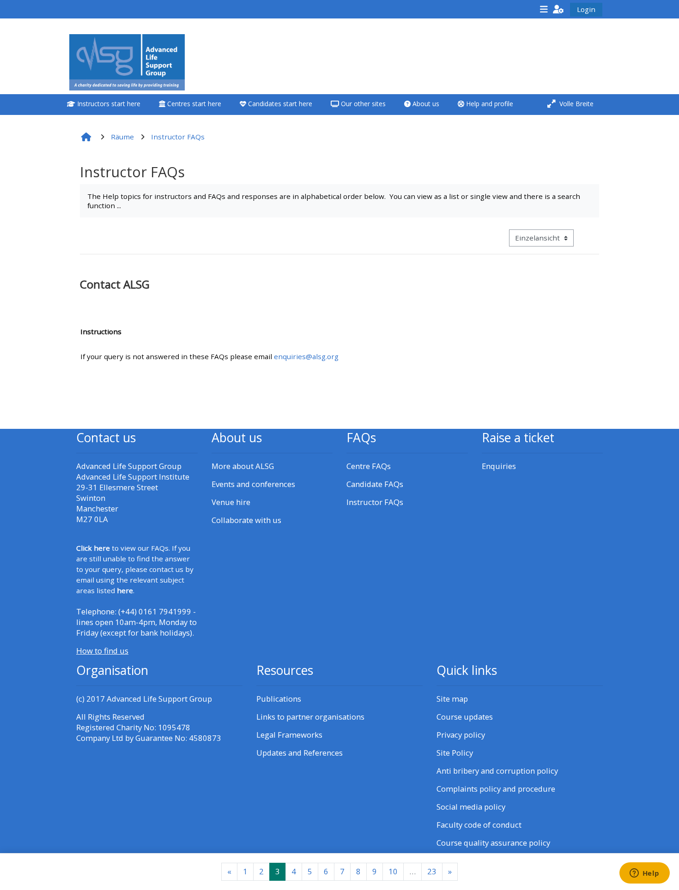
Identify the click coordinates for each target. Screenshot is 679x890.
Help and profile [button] (488, 103)
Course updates (464, 716)
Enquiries (499, 466)
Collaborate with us (246, 520)
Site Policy (454, 752)
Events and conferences (253, 484)
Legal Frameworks (289, 734)
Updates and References (299, 752)
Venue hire (231, 502)
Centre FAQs (368, 466)
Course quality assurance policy (493, 842)
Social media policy (470, 806)
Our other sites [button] (362, 103)
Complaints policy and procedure (495, 788)
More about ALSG (243, 466)
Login (586, 9)
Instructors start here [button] (107, 103)
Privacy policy (460, 734)
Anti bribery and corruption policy (497, 770)
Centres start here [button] (193, 103)
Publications (278, 698)
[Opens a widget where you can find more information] (644, 873)
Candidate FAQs (374, 484)
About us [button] (425, 103)
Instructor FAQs (374, 502)
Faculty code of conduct (478, 824)
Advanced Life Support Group (159, 698)
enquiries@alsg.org (306, 356)
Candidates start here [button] (279, 103)
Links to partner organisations (310, 716)
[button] (558, 9)
